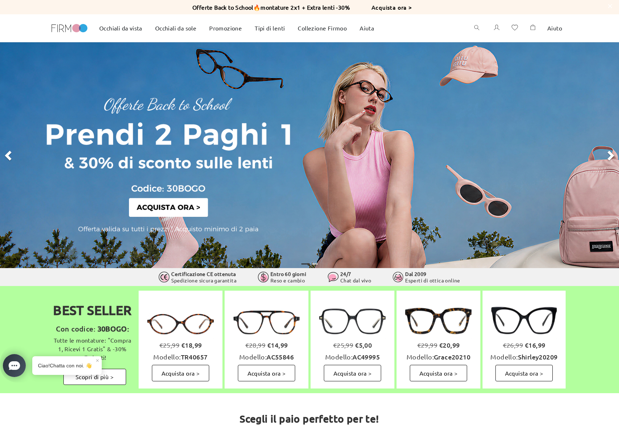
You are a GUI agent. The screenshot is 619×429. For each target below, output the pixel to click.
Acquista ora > (391, 7)
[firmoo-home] (69, 27)
